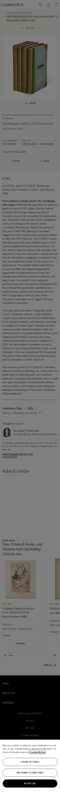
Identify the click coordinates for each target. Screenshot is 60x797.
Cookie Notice (37, 752)
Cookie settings (30, 762)
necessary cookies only (30, 772)
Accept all (30, 783)
